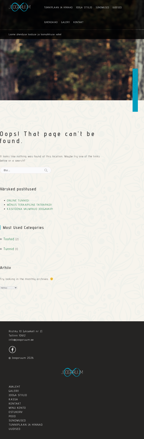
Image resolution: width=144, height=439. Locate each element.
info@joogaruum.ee (21, 339)
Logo (19, 7)
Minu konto (17, 407)
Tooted (9, 239)
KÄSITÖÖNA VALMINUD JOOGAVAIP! (30, 209)
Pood (12, 416)
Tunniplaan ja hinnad (58, 7)
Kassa (13, 399)
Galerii (65, 22)
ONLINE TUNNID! (18, 200)
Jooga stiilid (84, 7)
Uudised (117, 7)
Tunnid (9, 249)
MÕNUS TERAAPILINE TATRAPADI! (29, 204)
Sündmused (102, 7)
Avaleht (14, 386)
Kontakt (79, 22)
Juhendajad (51, 22)
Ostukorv (16, 412)
